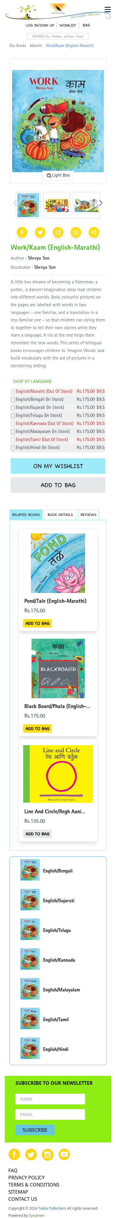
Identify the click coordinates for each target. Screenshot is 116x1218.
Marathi (36, 46)
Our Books (18, 46)
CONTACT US (22, 1199)
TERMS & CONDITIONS (33, 1184)
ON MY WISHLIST (58, 466)
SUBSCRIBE (35, 1130)
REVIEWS (88, 514)
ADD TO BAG (58, 485)
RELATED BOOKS (26, 514)
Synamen (36, 1215)
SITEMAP (18, 1192)
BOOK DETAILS (60, 514)
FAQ (13, 1170)
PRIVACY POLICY (26, 1177)
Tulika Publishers (52, 1208)
